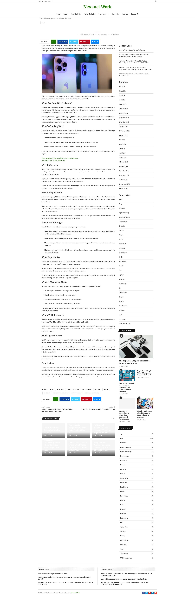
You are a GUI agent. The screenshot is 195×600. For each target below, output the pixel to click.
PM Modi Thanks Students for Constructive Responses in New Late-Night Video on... (77, 426)
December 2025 (124, 117)
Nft (120, 288)
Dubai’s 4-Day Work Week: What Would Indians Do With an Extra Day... (78, 446)
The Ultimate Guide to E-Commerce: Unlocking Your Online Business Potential (127, 387)
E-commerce (103, 14)
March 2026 (122, 104)
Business (122, 208)
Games (121, 239)
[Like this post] (54, 42)
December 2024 (124, 171)
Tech (120, 315)
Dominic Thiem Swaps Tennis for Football (52, 430)
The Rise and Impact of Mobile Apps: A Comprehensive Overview (144, 414)
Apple (52, 389)
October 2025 (123, 126)
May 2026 (122, 95)
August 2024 (123, 188)
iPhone (106, 389)
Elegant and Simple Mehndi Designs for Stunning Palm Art (144, 373)
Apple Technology (73, 389)
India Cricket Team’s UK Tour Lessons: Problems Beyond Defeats (102, 429)
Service (121, 301)
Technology (122, 319)
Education (122, 226)
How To (121, 266)
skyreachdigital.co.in (60, 158)
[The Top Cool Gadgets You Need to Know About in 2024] (136, 346)
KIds (120, 270)
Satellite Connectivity (92, 393)
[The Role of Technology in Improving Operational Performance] (127, 403)
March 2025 (122, 157)
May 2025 (122, 149)
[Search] (156, 1)
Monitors (122, 279)
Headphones (123, 252)
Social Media (123, 306)
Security (121, 297)
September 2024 (124, 184)
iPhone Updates (77, 393)
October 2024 (123, 180)
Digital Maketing (124, 213)
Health (121, 257)
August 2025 (123, 135)
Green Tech (122, 244)
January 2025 (123, 166)
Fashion (121, 230)
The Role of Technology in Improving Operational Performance (124, 415)
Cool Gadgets (76, 14)
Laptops (125, 14)
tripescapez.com (47, 161)
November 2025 (124, 122)
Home (58, 14)
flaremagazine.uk (47, 158)
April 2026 (122, 100)
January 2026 (123, 113)
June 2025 (122, 144)
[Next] (113, 418)
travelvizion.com (73, 158)
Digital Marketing (89, 14)
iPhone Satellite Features (61, 393)
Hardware (122, 248)
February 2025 (123, 162)
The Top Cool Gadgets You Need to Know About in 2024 (134, 362)
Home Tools (122, 261)
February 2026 (123, 109)
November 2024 (124, 175)
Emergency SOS (86, 389)
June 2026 (122, 91)
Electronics (115, 14)
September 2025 (124, 131)
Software (122, 310)
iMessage (97, 389)
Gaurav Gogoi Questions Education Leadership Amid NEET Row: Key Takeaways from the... (52, 442)
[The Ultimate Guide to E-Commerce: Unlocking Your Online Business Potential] (127, 375)
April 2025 (122, 153)
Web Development (125, 323)
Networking (122, 283)
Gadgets (121, 235)
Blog (43, 22)
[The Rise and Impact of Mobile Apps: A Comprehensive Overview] (145, 403)
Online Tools (123, 292)
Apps (65, 14)
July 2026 (122, 86)
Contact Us (135, 14)
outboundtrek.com (59, 161)
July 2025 (122, 140)
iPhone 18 (46, 393)
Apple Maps (60, 389)
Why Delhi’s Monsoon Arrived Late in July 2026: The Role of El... (102, 446)
